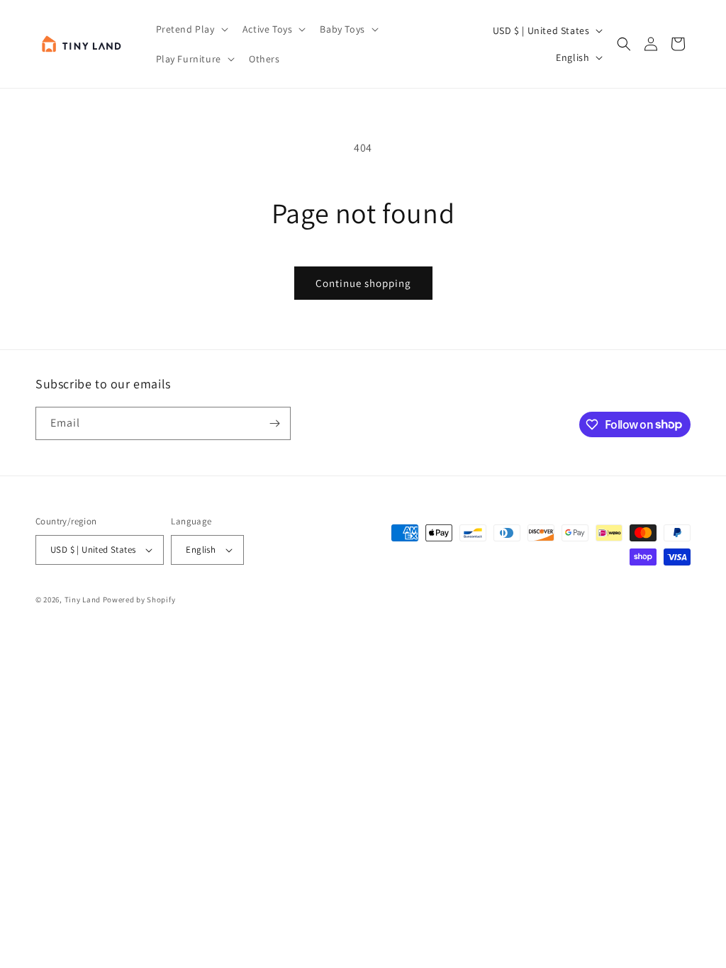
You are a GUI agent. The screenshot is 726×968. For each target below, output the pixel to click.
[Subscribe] (274, 423)
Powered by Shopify (139, 599)
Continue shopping (363, 283)
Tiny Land (83, 599)
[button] (190, 29)
